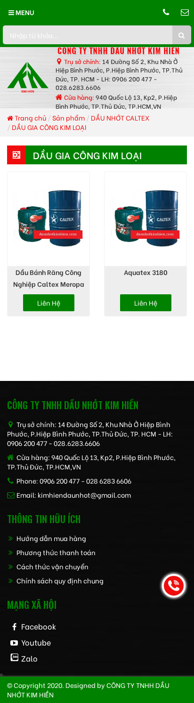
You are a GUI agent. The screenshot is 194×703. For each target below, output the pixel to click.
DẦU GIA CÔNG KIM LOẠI (49, 127)
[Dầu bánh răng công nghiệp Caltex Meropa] (48, 219)
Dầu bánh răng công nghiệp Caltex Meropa (48, 278)
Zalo (29, 658)
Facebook (38, 626)
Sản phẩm (68, 117)
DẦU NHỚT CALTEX (120, 117)
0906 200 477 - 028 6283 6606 (85, 480)
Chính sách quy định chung (59, 580)
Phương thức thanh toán (55, 552)
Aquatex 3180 (146, 272)
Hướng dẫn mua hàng (50, 538)
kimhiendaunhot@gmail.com (84, 495)
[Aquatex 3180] (145, 219)
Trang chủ (29, 117)
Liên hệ (48, 302)
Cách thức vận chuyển (52, 566)
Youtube (36, 642)
